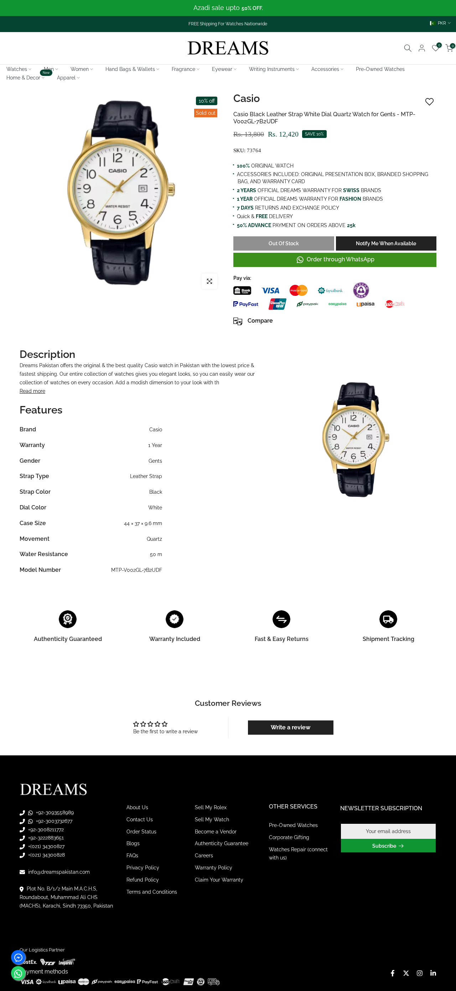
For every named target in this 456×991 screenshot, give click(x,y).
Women (80, 69)
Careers (204, 855)
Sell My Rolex (211, 807)
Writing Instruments (272, 69)
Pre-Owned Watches (380, 69)
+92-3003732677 (53, 821)
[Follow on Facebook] (392, 973)
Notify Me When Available (386, 243)
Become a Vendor (216, 832)
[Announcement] (228, 8)
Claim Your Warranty (219, 880)
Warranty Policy (213, 868)
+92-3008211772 (45, 829)
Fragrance (183, 69)
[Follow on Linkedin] (433, 973)
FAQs (132, 855)
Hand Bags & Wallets (130, 69)
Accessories (325, 69)
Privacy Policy (142, 868)
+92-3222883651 (45, 838)
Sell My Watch (212, 819)
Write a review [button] (290, 727)
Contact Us (139, 819)
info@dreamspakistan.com (58, 872)
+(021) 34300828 (46, 855)
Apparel (66, 78)
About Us (137, 807)
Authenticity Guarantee (221, 843)
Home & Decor (28, 77)
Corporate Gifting (289, 837)
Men (49, 69)
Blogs (133, 843)
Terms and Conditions (151, 892)
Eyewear (222, 69)
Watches (16, 69)
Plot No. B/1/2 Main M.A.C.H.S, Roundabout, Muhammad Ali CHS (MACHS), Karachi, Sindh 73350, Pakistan (66, 897)
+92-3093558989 (54, 812)
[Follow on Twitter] (406, 973)
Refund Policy (142, 880)
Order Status (141, 832)
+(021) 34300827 (45, 846)
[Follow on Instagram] (419, 973)
